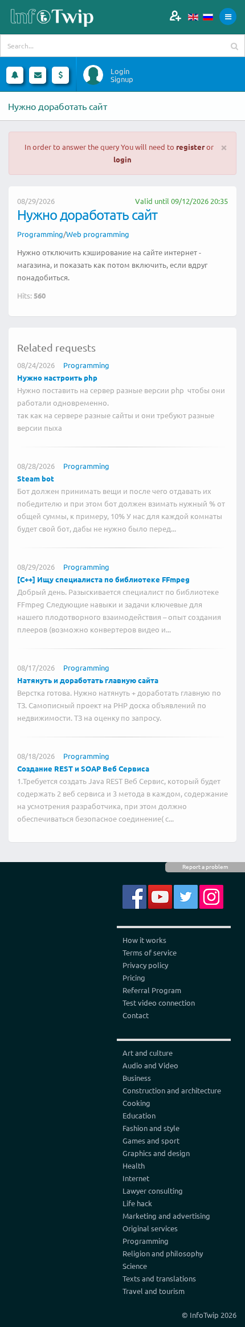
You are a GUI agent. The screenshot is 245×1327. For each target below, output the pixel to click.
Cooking (136, 1103)
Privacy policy (145, 965)
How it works (144, 940)
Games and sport (150, 1140)
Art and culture (147, 1052)
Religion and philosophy (162, 1253)
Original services (150, 1228)
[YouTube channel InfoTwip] (160, 896)
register (190, 147)
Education (139, 1115)
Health (133, 1165)
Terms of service (149, 952)
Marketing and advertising (166, 1215)
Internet (135, 1178)
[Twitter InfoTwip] (186, 896)
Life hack (137, 1203)
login (122, 159)
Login (120, 71)
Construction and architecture (171, 1090)
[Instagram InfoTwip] (211, 896)
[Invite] (175, 16)
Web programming (97, 234)
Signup (122, 79)
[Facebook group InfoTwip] (134, 896)
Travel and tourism (153, 1291)
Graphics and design (156, 1153)
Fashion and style (150, 1128)
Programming (40, 234)
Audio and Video (150, 1065)
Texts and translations (159, 1278)
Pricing (133, 977)
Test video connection (158, 1002)
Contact (135, 1015)
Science (134, 1266)
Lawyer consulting (152, 1190)
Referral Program (151, 990)
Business (136, 1078)
